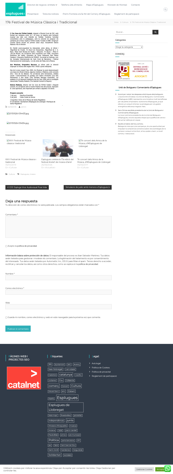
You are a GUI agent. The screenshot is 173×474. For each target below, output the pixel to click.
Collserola (70, 380)
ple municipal (74, 435)
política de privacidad (27, 246)
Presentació (33, 14)
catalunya (65, 374)
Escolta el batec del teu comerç (130, 124)
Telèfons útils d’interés (71, 5)
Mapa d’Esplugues (94, 5)
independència (56, 420)
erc (63, 391)
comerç (54, 385)
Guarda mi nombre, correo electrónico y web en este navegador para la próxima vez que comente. (54, 317)
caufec (78, 375)
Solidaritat (55, 454)
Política (54, 440)
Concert (65, 386)
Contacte (135, 5)
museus (73, 426)
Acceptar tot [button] (162, 469)
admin (23, 107)
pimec (63, 435)
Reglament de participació (126, 14)
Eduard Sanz (54, 391)
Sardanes (65, 450)
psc (50, 445)
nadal (60, 430)
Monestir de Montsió (117, 5)
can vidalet (70, 369)
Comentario (11, 214)
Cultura (125, 22)
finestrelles (66, 415)
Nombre (10, 274)
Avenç (77, 364)
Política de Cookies (101, 367)
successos (67, 455)
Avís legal (96, 363)
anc (69, 364)
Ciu (61, 380)
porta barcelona (68, 440)
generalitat (78, 415)
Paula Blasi (53, 435)
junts (70, 420)
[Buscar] (155, 32)
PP (78, 440)
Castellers (52, 375)
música (32, 174)
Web (7, 303)
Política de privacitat (101, 372)
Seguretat (77, 450)
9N (50, 364)
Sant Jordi (53, 450)
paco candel (71, 430)
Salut (56, 445)
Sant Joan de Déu (68, 445)
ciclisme (52, 380)
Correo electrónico (14, 288)
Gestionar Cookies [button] (144, 469)
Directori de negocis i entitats (41, 5)
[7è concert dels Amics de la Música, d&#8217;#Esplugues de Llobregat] (94, 148)
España (51, 399)
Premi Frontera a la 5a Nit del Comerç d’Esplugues (86, 14)
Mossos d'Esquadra (58, 426)
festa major (53, 415)
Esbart (71, 391)
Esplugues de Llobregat (59, 407)
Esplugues (25, 174)
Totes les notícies (51, 14)
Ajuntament (59, 364)
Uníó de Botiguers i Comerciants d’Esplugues (140, 87)
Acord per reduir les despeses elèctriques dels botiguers (140, 94)
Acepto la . (22, 246)
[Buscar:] (133, 32)
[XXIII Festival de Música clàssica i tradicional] (22, 148)
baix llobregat (55, 369)
